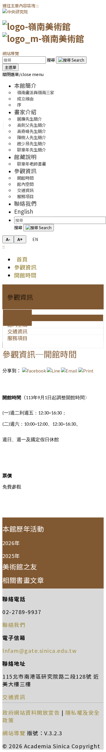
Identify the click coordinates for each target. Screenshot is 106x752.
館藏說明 (25, 157)
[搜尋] (71, 60)
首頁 (21, 259)
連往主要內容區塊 (18, 5)
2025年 (11, 555)
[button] (23, 74)
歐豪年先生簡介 (31, 149)
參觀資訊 (25, 171)
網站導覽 (10, 53)
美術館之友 (19, 566)
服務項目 (25, 196)
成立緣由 (25, 98)
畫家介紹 (25, 112)
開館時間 (25, 275)
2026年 (11, 543)
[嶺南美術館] (43, 32)
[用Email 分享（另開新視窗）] (69, 370)
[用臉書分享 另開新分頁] (34, 370)
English (23, 211)
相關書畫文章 (23, 580)
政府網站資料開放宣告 (31, 712)
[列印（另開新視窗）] (86, 370)
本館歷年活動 (23, 529)
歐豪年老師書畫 (31, 164)
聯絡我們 (25, 203)
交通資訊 (13, 697)
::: (37, 5)
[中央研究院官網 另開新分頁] (15, 12)
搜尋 (51, 60)
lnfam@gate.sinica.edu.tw (39, 650)
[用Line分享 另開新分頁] (53, 370)
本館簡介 (25, 85)
